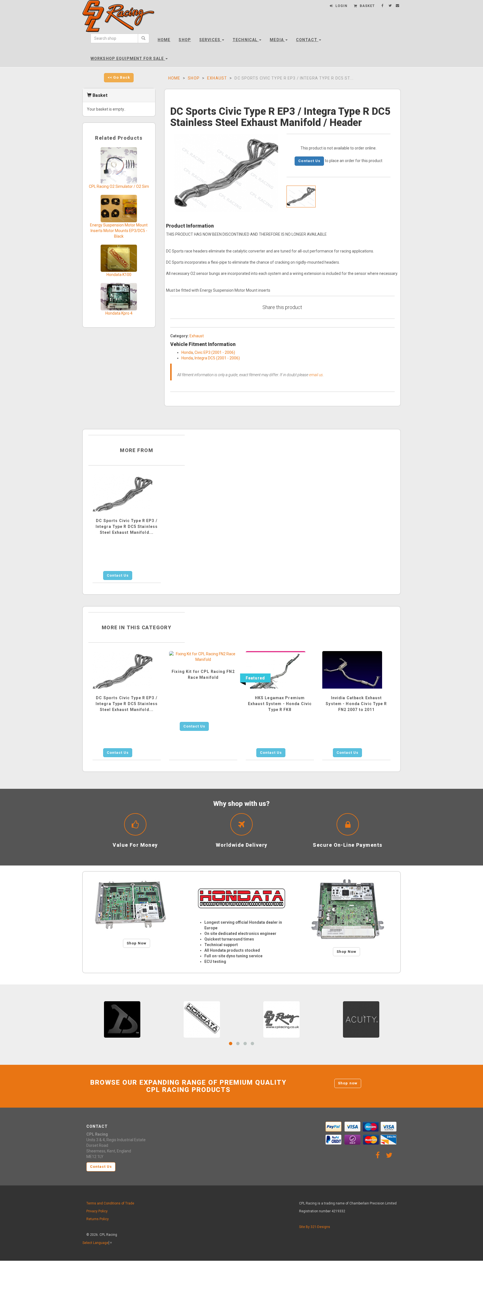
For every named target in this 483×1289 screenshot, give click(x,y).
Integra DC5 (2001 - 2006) (217, 358)
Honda (187, 352)
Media (277, 40)
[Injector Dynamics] (122, 1019)
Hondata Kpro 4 (118, 313)
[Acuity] (361, 1019)
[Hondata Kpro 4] (119, 296)
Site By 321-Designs (314, 1227)
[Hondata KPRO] (346, 909)
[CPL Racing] (281, 1019)
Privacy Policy (97, 1211)
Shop (185, 40)
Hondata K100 (118, 274)
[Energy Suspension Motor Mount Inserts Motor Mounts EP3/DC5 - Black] (119, 208)
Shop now (347, 1083)
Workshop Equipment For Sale (128, 58)
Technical (246, 40)
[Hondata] (241, 898)
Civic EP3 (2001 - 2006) (215, 352)
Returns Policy (97, 1219)
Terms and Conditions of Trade (110, 1203)
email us (316, 375)
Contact (307, 40)
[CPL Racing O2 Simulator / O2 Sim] (119, 165)
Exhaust (217, 78)
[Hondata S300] (136, 905)
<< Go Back (119, 77)
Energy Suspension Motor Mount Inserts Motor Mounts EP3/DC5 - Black (119, 230)
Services (210, 40)
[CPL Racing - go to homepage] (118, 21)
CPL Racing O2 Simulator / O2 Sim (119, 186)
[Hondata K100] (119, 258)
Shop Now (136, 943)
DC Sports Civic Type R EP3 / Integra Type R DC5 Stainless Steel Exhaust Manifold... (127, 526)
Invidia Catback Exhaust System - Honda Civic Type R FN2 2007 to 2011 (356, 704)
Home (164, 40)
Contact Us (309, 161)
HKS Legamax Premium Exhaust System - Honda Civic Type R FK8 (280, 704)
